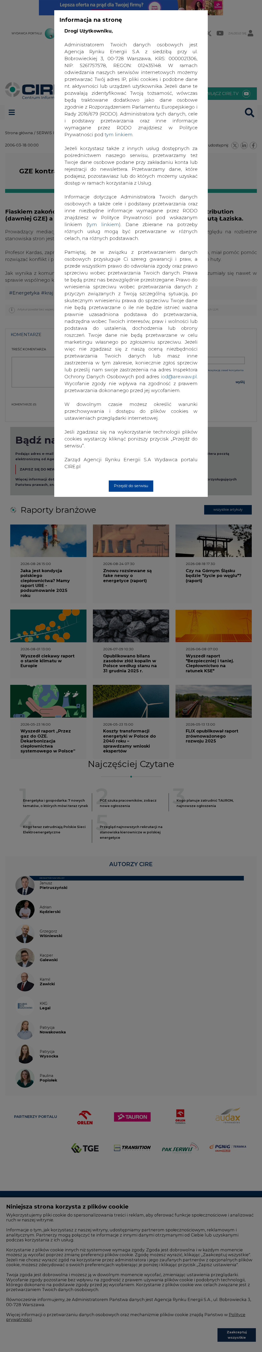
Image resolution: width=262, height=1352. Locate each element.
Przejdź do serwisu (131, 486)
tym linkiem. (119, 135)
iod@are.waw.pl (179, 377)
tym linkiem (103, 224)
